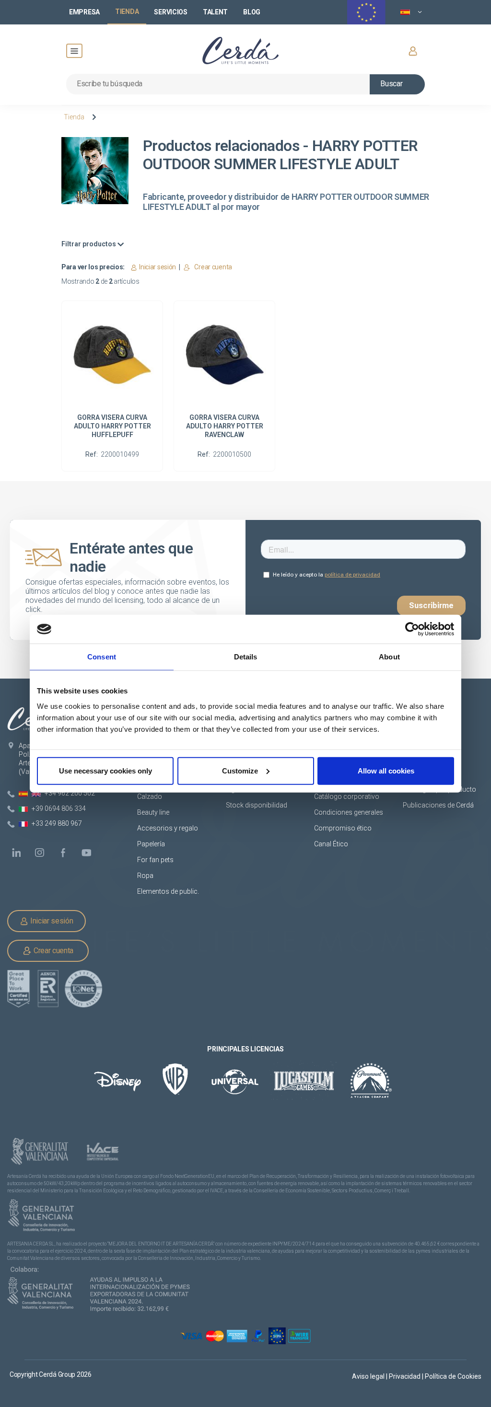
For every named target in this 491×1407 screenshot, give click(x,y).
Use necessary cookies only (105, 770)
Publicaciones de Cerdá (438, 805)
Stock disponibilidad (256, 805)
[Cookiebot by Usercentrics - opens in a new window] (412, 629)
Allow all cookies (386, 770)
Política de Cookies (453, 1376)
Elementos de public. (168, 891)
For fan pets (156, 860)
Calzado (149, 796)
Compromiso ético (343, 828)
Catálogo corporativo (346, 796)
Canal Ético (331, 844)
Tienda (74, 117)
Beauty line (153, 812)
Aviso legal (369, 1376)
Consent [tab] (101, 657)
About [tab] (389, 657)
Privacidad (405, 1376)
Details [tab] (245, 657)
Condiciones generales (348, 812)
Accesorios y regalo (167, 828)
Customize (240, 770)
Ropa (145, 875)
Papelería (151, 844)
